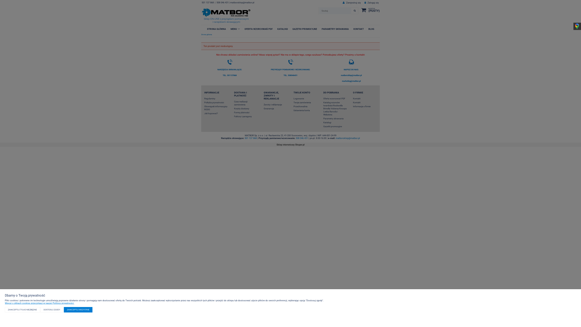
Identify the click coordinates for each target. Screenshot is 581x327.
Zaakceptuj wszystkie (78, 310)
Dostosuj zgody (52, 310)
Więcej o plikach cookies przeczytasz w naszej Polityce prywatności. (39, 303)
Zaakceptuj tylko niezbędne (22, 310)
